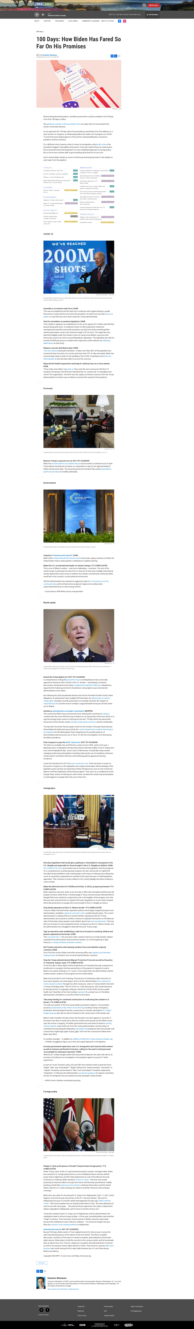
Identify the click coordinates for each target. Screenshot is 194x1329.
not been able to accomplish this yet (66, 463)
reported (81, 992)
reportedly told (81, 1029)
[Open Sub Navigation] (41, 21)
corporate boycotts (51, 704)
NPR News (39, 32)
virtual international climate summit (68, 558)
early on (70, 369)
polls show (101, 144)
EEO (105, 1311)
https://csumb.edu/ (137, 1306)
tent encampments (98, 921)
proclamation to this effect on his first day (67, 1008)
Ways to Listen (107, 21)
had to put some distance (71, 1185)
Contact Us (81, 1306)
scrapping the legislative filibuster (87, 685)
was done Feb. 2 (53, 937)
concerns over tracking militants (64, 1225)
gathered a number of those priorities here (63, 124)
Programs (59, 21)
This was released (50, 351)
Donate (154, 5)
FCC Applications (136, 1311)
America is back (82, 1180)
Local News (73, 21)
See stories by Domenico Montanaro (63, 1289)
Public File (81, 1311)
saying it (106, 714)
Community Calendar (90, 21)
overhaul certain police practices (83, 722)
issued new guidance (86, 1073)
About (36, 21)
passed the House (73, 680)
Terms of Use (82, 1315)
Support (47, 21)
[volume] (43, 14)
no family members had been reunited (66, 942)
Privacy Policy (108, 1306)
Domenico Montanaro (50, 55)
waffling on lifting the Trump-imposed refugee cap (93, 1039)
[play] (36, 15)
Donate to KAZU (109, 1315)
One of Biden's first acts (53, 868)
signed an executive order (74, 913)
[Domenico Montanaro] (40, 1283)
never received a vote (79, 763)
